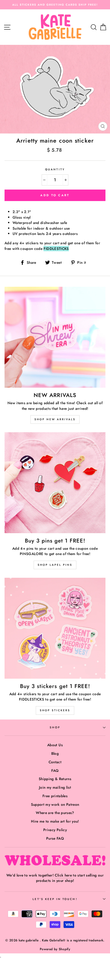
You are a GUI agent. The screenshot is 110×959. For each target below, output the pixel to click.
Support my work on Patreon (55, 804)
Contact (55, 762)
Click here (63, 875)
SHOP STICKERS (55, 710)
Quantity (55, 169)
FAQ (54, 770)
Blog (55, 753)
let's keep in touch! (55, 899)
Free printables (55, 796)
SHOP (55, 727)
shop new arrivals (55, 419)
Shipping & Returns (55, 778)
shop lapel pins (55, 565)
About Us (55, 745)
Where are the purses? (55, 812)
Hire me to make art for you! (55, 821)
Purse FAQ (55, 838)
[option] (55, 5)
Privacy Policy (55, 829)
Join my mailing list (55, 787)
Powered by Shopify (55, 949)
